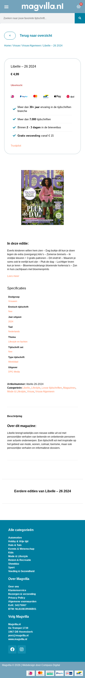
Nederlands (14, 331)
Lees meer (13, 276)
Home (7, 45)
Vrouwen (12, 301)
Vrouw (16, 45)
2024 (10, 321)
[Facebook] (12, 649)
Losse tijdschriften (52, 387)
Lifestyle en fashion (17, 341)
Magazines (69, 387)
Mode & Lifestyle (16, 391)
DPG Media (14, 371)
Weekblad (13, 361)
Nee (10, 311)
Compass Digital (50, 665)
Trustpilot (16, 145)
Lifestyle (35, 387)
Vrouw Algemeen (31, 45)
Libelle (26, 387)
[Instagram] (22, 649)
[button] (6, 6)
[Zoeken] (80, 18)
